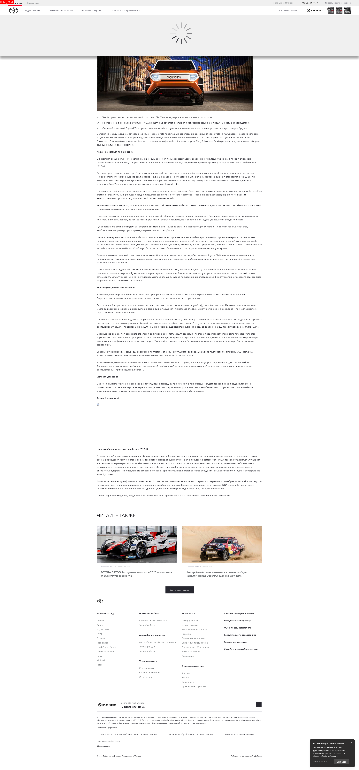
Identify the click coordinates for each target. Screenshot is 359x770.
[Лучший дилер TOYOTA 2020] (347, 10)
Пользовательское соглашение (239, 734)
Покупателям (15, 2)
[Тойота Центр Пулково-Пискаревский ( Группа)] (315, 10)
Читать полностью (320, 761)
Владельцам (33, 2)
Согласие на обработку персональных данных (190, 734)
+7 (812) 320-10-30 (309, 2)
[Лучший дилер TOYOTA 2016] (339, 10)
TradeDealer (257, 756)
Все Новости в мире (179, 589)
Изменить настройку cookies (108, 741)
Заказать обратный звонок (338, 2)
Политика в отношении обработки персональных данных (129, 734)
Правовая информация (107, 727)
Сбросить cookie (103, 746)
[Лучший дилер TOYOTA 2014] (330, 10)
